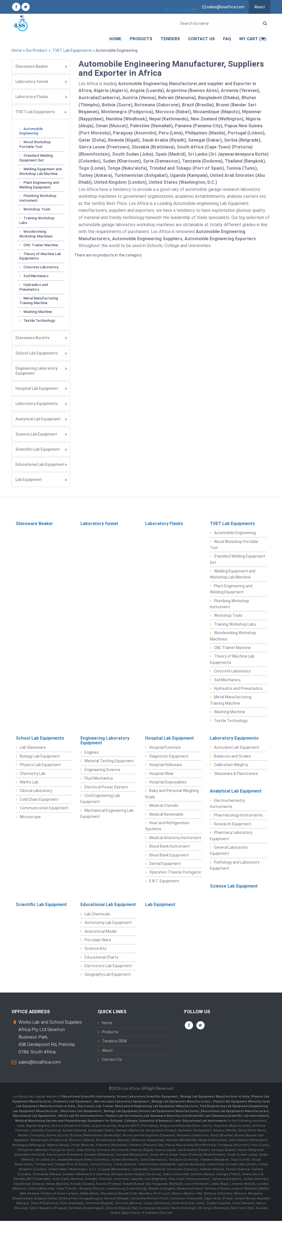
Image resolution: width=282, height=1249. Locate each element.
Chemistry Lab (32, 773)
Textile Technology (39, 320)
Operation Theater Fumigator (175, 872)
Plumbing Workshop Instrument (37, 198)
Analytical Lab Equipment (38, 419)
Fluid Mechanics (99, 778)
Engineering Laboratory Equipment (36, 370)
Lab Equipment (28, 479)
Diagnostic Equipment (168, 756)
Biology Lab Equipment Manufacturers (181, 1101)
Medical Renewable (166, 814)
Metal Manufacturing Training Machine (38, 300)
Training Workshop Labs (37, 220)
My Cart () (252, 38)
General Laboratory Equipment (229, 850)
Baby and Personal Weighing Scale (172, 793)
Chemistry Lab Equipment (73, 1101)
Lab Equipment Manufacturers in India (46, 1106)
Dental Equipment (165, 863)
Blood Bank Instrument (169, 846)
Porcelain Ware (98, 940)
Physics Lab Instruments (124, 1116)
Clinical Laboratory (36, 790)
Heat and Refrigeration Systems (167, 826)
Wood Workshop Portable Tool (35, 144)
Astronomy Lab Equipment (108, 922)
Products (141, 38)
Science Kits (96, 948)
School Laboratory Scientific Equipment (148, 1096)
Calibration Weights (231, 765)
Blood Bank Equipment (169, 855)
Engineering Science (102, 769)
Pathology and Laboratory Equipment (234, 865)
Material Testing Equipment (109, 761)
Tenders (170, 38)
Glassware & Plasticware (236, 773)
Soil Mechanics (35, 276)
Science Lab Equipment (36, 434)
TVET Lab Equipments (71, 50)
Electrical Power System (106, 787)
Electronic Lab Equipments (81, 1111)
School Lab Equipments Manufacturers (169, 1111)
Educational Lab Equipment (39, 464)
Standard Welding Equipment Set (36, 157)
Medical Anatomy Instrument (175, 838)
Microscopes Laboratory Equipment (122, 1101)
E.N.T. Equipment (164, 881)
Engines (92, 752)
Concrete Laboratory (40, 267)
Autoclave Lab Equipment (236, 747)
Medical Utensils (163, 805)
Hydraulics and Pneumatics (33, 287)
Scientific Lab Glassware (208, 1116)
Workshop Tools (36, 209)
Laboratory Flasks (31, 96)
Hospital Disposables (167, 782)
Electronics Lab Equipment (108, 966)
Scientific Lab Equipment (37, 449)
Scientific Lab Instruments (248, 1116)
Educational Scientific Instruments (88, 1096)
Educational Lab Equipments (35, 1116)
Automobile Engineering (31, 131)
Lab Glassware (33, 747)
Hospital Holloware (165, 765)
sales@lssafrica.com (39, 1062)
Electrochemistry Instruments (227, 803)
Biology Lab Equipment (40, 756)
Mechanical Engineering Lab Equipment (107, 813)
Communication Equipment (44, 808)
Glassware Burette (32, 338)
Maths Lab (29, 782)
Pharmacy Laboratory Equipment (231, 835)
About (259, 7)
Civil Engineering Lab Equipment (100, 798)
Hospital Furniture (165, 747)
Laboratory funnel (31, 81)
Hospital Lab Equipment (36, 388)
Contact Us (201, 38)
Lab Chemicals (97, 914)
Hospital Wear (161, 773)
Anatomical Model (100, 931)
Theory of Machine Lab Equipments (40, 256)
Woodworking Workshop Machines (36, 233)
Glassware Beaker (31, 66)
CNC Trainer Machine (40, 245)
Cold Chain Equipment (39, 799)
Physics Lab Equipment (40, 765)
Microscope (30, 817)
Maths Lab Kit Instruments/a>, (81, 1116)
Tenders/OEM (114, 1041)
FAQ (227, 38)
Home (115, 38)
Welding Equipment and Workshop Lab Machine (40, 171)
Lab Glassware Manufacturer (166, 1116)
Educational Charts (101, 957)
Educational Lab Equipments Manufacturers (235, 1111)
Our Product (36, 50)
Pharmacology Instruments (238, 815)
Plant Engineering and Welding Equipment (39, 184)
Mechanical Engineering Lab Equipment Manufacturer (157, 1106)
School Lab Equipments (36, 353)
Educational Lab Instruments (205, 1121)
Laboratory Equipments (36, 403)
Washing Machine (37, 312)
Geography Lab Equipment (108, 974)
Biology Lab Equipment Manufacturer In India (215, 1096)
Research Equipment (232, 824)
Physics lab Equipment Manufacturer (241, 1101)
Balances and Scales (232, 756)
